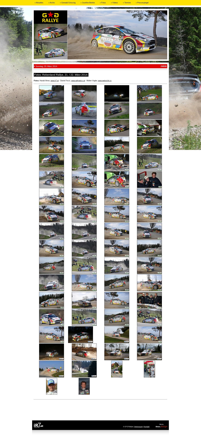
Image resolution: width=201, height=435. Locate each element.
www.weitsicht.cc (105, 81)
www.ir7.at (55, 81)
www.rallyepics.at (78, 81)
